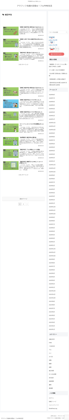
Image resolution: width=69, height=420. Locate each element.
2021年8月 (52, 305)
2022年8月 (52, 263)
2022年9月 (52, 259)
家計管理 (51, 370)
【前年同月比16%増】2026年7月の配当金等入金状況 (58, 83)
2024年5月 (52, 189)
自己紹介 (51, 377)
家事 (50, 367)
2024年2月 (52, 199)
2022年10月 (52, 255)
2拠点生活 (52, 339)
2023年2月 (52, 241)
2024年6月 (52, 185)
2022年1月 (52, 287)
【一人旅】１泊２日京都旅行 (57, 70)
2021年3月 (52, 322)
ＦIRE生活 (52, 346)
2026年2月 (52, 115)
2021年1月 (52, 329)
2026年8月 (52, 94)
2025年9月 (52, 133)
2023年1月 (52, 245)
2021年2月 (52, 326)
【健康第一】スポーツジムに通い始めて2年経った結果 (58, 65)
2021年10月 (52, 298)
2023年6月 (52, 227)
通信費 (51, 388)
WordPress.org (53, 408)
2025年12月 (52, 122)
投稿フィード (52, 401)
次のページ (23, 199)
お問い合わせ (53, 415)
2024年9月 (52, 175)
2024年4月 (52, 192)
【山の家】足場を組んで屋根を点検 (58, 74)
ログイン (51, 398)
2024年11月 (52, 168)
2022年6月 (52, 270)
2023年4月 (52, 234)
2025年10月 (52, 129)
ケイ (50, 353)
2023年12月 (52, 206)
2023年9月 (52, 217)
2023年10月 (52, 213)
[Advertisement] (23, 20)
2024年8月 (52, 178)
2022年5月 (52, 273)
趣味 (50, 384)
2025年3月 (52, 154)
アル (50, 349)
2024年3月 (52, 196)
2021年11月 (52, 294)
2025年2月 (52, 157)
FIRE (50, 342)
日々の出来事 (52, 374)
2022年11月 (52, 252)
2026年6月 (52, 101)
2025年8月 (52, 136)
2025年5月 (52, 147)
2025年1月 (52, 161)
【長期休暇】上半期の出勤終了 (57, 79)
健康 (50, 363)
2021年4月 (52, 319)
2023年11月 (52, 210)
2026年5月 (52, 105)
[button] (66, 32)
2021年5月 (52, 315)
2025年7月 (52, 140)
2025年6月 (52, 143)
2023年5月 (52, 231)
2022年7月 (52, 266)
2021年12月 (52, 291)
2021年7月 (52, 308)
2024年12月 (52, 164)
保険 (50, 360)
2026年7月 (52, 98)
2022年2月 (52, 284)
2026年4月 (52, 108)
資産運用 (51, 381)
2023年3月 (52, 238)
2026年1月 (52, 119)
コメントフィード (54, 405)
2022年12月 (52, 248)
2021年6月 (52, 312)
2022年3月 (52, 280)
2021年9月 (52, 301)
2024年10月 (52, 171)
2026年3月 (52, 112)
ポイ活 (51, 356)
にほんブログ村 (53, 40)
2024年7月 (52, 182)
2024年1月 (52, 203)
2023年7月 (52, 224)
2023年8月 (52, 220)
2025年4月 (52, 150)
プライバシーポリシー (62, 415)
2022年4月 (52, 276)
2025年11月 (52, 126)
